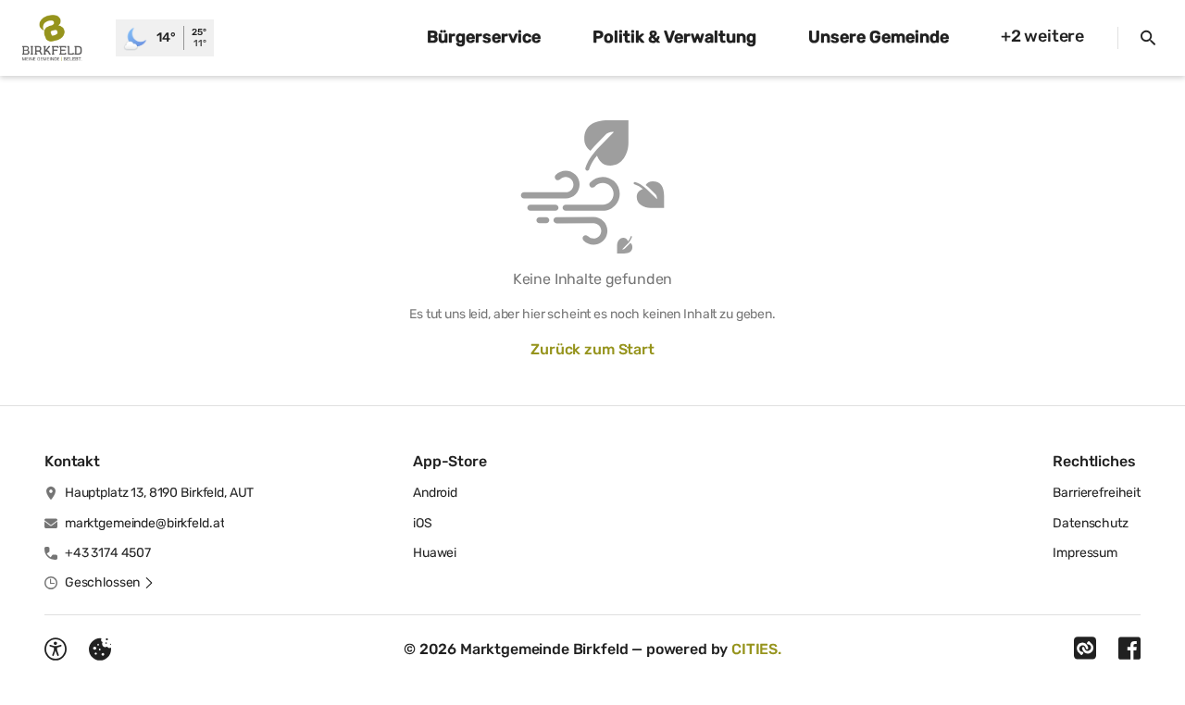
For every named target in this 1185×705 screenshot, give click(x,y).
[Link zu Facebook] (1129, 648)
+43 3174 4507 (108, 553)
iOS (422, 523)
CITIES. (756, 649)
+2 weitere (1042, 36)
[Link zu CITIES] (1085, 648)
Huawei (434, 553)
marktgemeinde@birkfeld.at (145, 523)
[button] (110, 583)
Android (435, 493)
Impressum (1085, 553)
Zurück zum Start (592, 349)
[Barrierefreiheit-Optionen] (55, 649)
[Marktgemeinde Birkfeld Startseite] (58, 38)
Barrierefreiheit (1097, 493)
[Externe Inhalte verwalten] (100, 649)
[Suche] (1148, 38)
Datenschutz (1090, 523)
